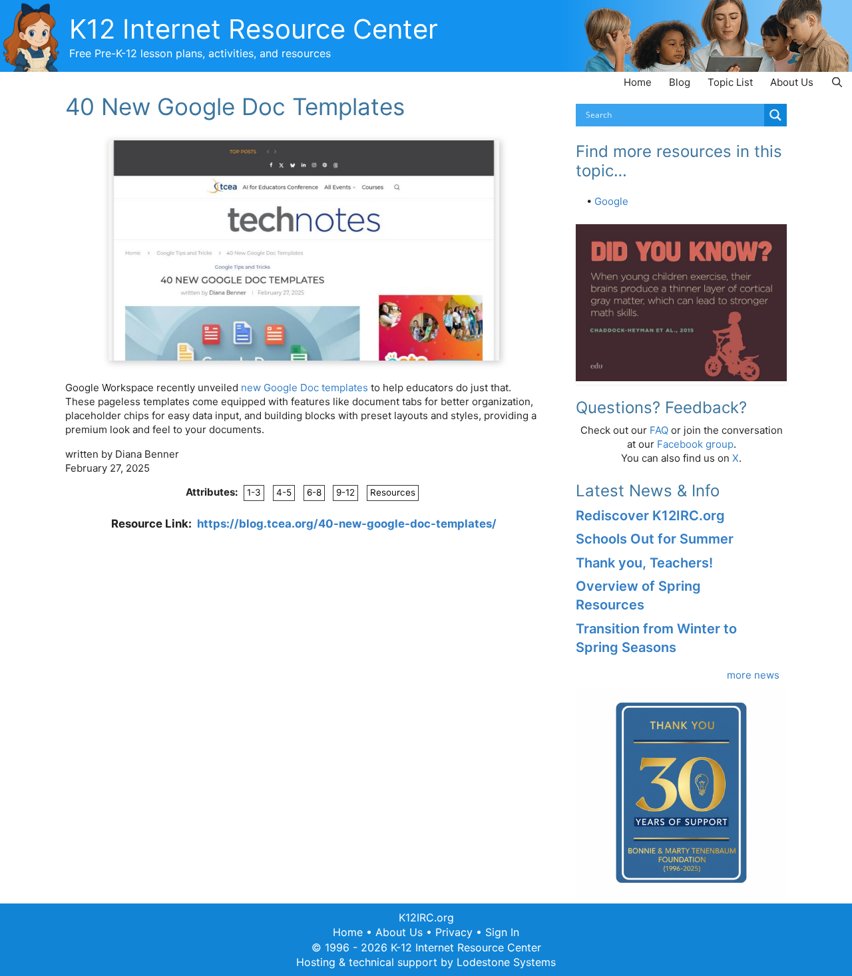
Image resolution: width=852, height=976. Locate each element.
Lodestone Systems (506, 962)
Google (611, 201)
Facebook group (695, 444)
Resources (392, 492)
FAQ (659, 430)
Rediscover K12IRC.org (650, 516)
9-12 (345, 492)
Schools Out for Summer (655, 539)
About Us (791, 82)
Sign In (502, 932)
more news (753, 675)
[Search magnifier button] (775, 115)
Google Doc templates (316, 387)
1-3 (254, 492)
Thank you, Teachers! (644, 563)
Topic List (730, 82)
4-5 (284, 492)
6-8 (314, 492)
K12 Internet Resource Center (253, 29)
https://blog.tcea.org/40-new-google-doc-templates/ (347, 523)
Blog (679, 82)
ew (254, 387)
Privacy (454, 932)
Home (638, 82)
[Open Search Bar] (837, 82)
